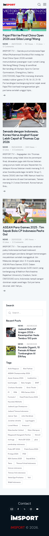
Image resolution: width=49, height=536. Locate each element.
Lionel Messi (13, 425)
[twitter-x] (24, 509)
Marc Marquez (34, 430)
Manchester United (16, 430)
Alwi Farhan (28, 368)
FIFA (15, 392)
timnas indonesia (15, 468)
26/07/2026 (17, 44)
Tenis (10, 463)
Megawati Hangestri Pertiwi (19, 435)
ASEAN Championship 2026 (19, 373)
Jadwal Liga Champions (17, 406)
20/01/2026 (17, 239)
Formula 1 (12, 397)
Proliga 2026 (13, 454)
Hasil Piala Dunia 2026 (29, 397)
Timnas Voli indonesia (16, 473)
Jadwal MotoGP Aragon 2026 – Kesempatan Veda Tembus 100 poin (28, 334)
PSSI (24, 454)
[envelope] (11, 509)
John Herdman (27, 416)
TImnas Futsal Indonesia (26, 463)
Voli (29, 477)
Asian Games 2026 (15, 378)
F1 (8, 392)
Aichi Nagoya (13, 368)
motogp (11, 439)
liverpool (25, 425)
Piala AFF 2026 (14, 449)
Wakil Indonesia (14, 482)
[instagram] (31, 509)
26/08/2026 (32, 326)
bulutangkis (12, 383)
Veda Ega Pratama (15, 477)
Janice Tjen (12, 416)
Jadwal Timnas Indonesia (18, 411)
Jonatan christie (14, 421)
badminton (32, 378)
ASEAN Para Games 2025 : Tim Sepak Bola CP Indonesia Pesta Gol (23, 230)
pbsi (36, 439)
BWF (37, 383)
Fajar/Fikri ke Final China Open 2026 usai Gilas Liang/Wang (23, 37)
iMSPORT (18, 527)
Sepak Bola (30, 458)
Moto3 (37, 435)
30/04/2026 (17, 147)
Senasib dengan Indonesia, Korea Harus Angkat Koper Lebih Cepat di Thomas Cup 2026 (21, 136)
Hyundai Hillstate (15, 402)
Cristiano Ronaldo (15, 387)
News (5, 44)
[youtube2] (37, 509)
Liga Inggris (30, 421)
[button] (44, 4)
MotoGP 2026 (24, 439)
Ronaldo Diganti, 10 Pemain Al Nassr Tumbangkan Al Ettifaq (29, 352)
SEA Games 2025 (15, 458)
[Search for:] (24, 312)
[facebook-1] (18, 509)
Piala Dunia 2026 (31, 449)
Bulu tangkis (26, 383)
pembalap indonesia (16, 444)
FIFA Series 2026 (28, 392)
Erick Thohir (31, 387)
